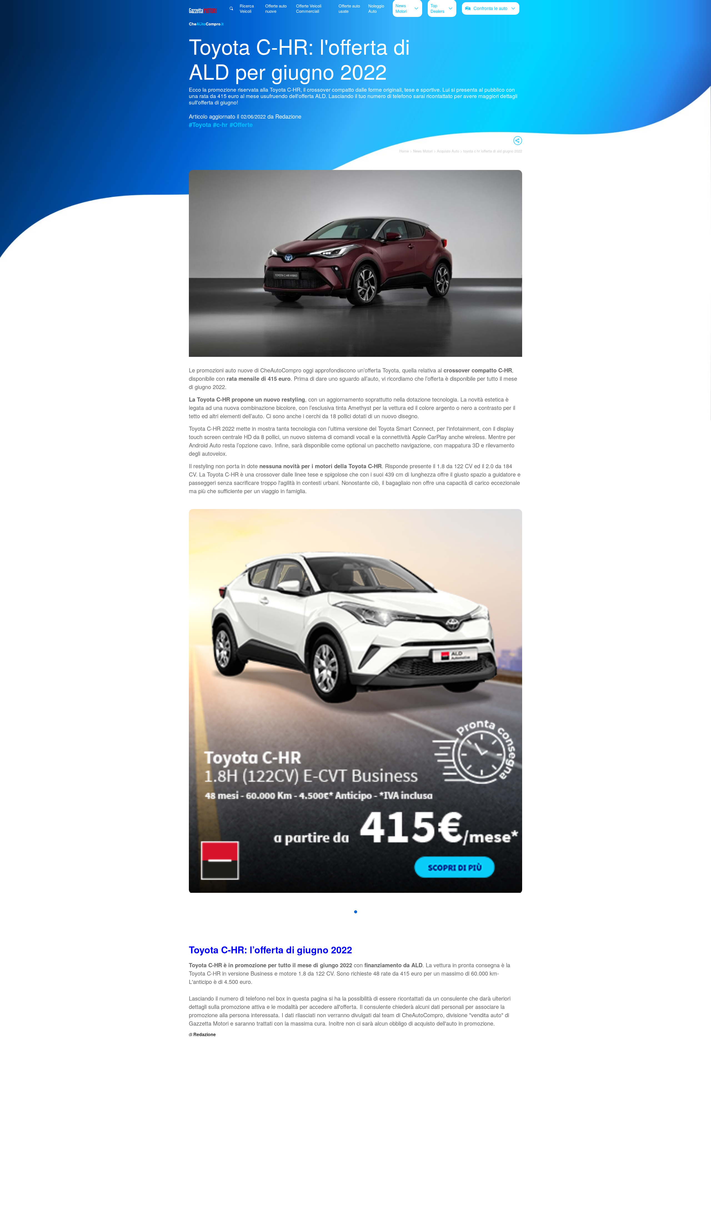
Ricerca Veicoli (247, 8)
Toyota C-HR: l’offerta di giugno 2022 (270, 949)
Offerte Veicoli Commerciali (308, 8)
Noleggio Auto (376, 8)
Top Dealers (437, 8)
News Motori (401, 8)
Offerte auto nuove (276, 8)
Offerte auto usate (349, 8)
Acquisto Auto (448, 151)
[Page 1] (355, 911)
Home (404, 151)
